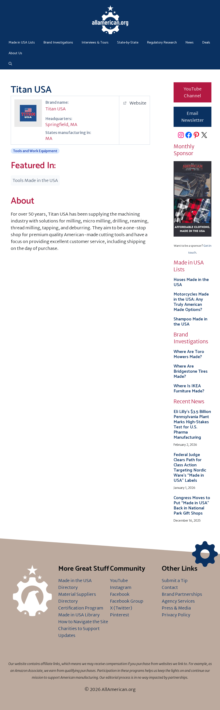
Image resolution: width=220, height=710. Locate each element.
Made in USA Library (79, 614)
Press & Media (176, 608)
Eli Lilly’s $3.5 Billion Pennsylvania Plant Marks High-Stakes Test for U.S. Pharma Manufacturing (192, 424)
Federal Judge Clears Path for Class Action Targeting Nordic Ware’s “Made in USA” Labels (190, 467)
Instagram (120, 587)
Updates (66, 635)
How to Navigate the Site (83, 621)
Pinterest (119, 614)
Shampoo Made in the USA (190, 322)
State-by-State (127, 42)
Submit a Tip (175, 580)
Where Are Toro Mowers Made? (189, 354)
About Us (15, 53)
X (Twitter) (121, 608)
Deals (206, 42)
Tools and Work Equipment (35, 151)
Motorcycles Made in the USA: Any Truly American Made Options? (191, 302)
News (189, 42)
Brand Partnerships (182, 594)
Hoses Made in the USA (191, 282)
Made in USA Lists (22, 42)
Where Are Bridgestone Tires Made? (191, 371)
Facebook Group (126, 601)
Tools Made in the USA (35, 180)
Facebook (120, 594)
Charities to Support (79, 628)
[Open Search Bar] (10, 64)
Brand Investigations (58, 42)
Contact (170, 587)
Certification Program (80, 608)
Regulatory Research (162, 42)
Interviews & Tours (95, 42)
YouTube (119, 580)
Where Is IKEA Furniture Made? (189, 389)
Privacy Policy (176, 614)
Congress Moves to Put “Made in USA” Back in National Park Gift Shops (192, 505)
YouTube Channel (193, 92)
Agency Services (178, 601)
